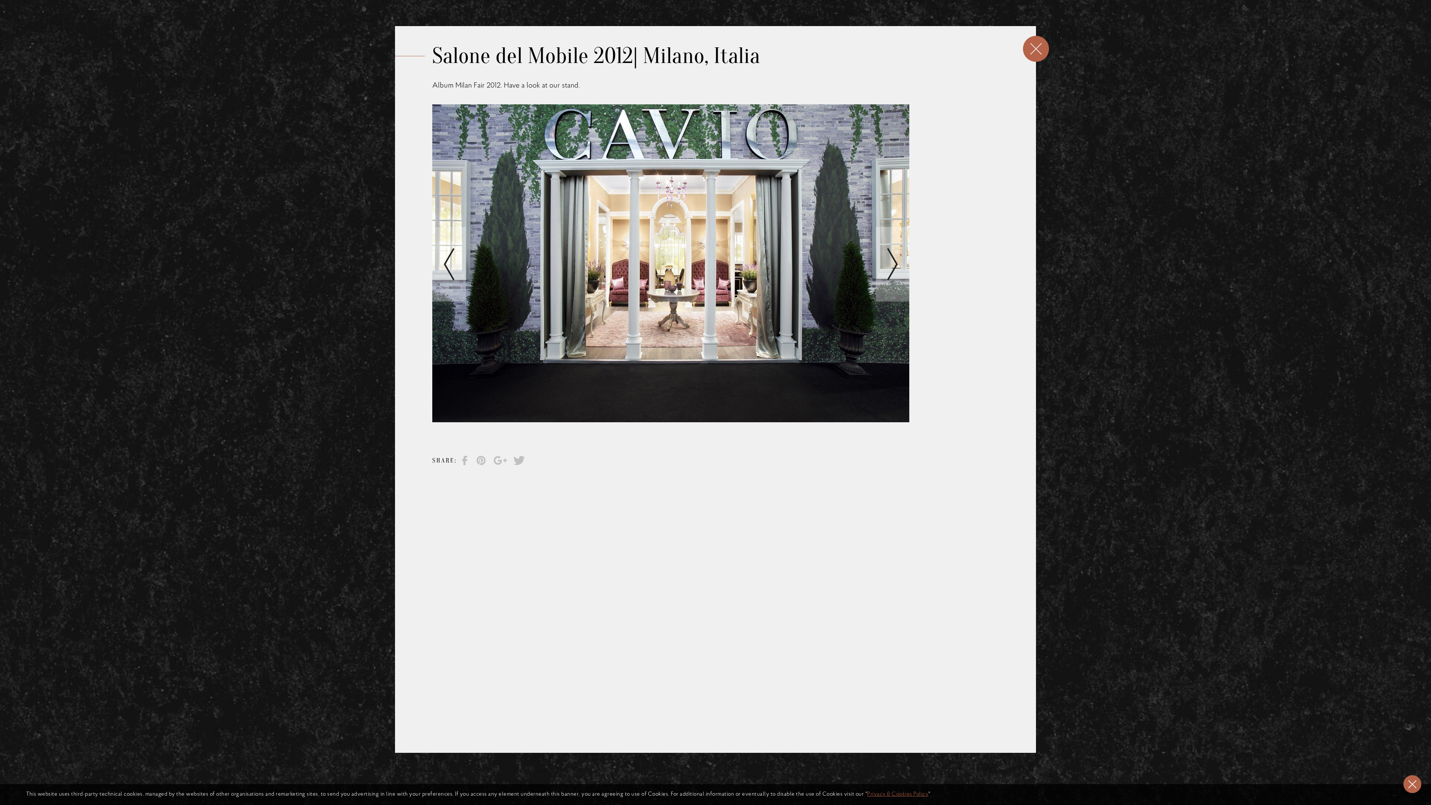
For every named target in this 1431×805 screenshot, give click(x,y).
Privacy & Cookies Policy (897, 794)
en (779, 26)
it (791, 26)
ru (802, 26)
